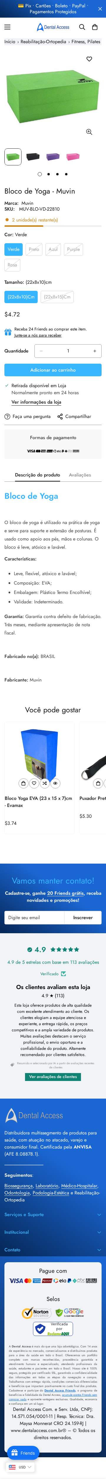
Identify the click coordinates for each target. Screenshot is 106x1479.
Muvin (27, 203)
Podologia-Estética (51, 1192)
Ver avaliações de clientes (53, 1077)
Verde (15, 251)
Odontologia (17, 1192)
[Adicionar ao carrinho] (98, 783)
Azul (55, 251)
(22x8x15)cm (59, 298)
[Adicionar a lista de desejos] (89, 59)
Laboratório (47, 1185)
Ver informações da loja (36, 402)
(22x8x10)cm (23, 298)
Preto (35, 251)
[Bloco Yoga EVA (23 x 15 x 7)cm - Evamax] (39, 756)
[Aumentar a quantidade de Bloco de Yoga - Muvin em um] (94, 351)
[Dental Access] (53, 27)
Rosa (14, 266)
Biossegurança (18, 1185)
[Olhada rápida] (55, 783)
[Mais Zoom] (89, 132)
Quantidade (16, 350)
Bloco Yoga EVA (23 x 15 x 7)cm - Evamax (38, 802)
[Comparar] (45, 783)
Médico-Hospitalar (79, 1185)
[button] (95, 27)
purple (75, 251)
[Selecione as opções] (24, 783)
